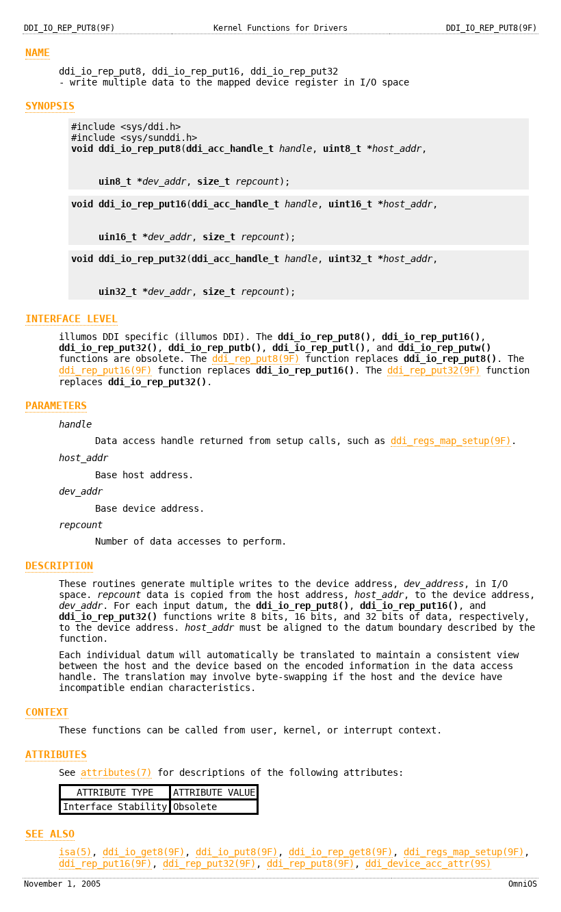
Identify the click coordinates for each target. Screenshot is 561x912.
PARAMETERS (56, 406)
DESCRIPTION (59, 566)
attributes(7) (116, 772)
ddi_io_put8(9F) (237, 851)
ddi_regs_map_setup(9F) (451, 440)
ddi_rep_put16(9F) (105, 370)
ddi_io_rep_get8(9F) (341, 851)
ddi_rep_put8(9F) (256, 358)
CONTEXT (46, 712)
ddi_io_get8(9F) (144, 851)
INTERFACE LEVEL (71, 319)
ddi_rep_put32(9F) (433, 370)
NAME (37, 53)
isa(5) (75, 851)
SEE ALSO (50, 834)
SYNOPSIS (50, 106)
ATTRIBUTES (56, 754)
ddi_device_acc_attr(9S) (428, 863)
